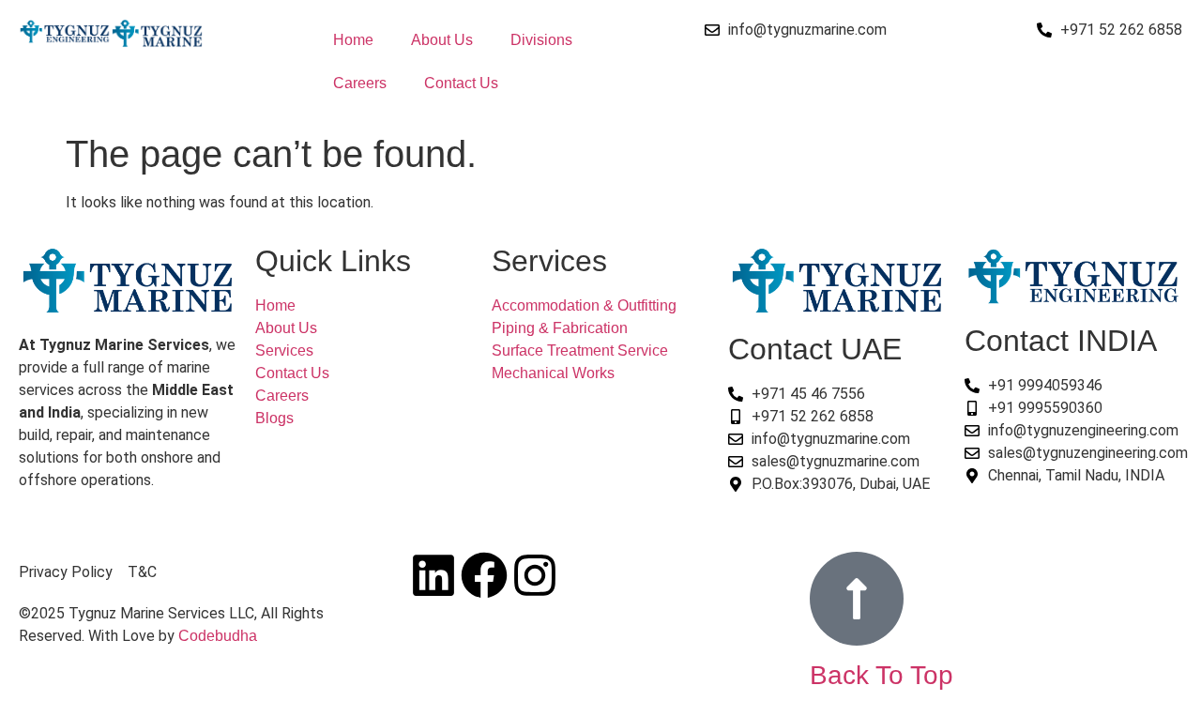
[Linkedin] (433, 575)
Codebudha (217, 636)
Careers (360, 83)
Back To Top (881, 675)
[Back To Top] (857, 599)
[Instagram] (534, 575)
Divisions (541, 40)
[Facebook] (484, 575)
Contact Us (461, 83)
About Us (442, 40)
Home (353, 40)
